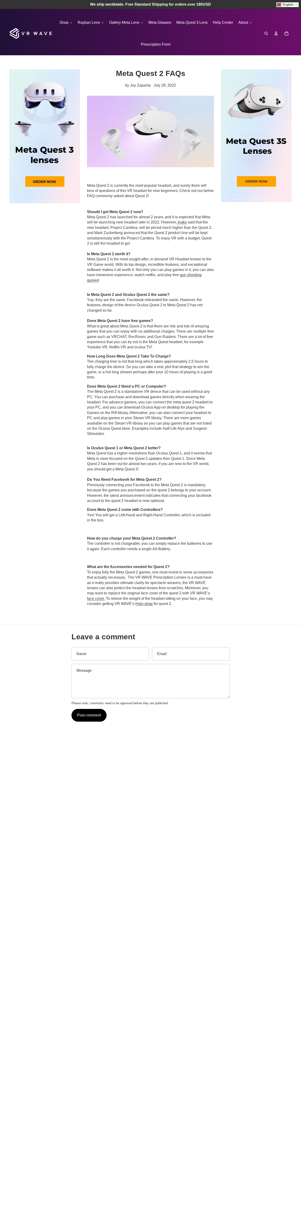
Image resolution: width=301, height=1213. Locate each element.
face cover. (96, 599)
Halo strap (144, 604)
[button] (287, 4)
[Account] (276, 33)
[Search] (266, 33)
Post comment (89, 715)
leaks (182, 222)
